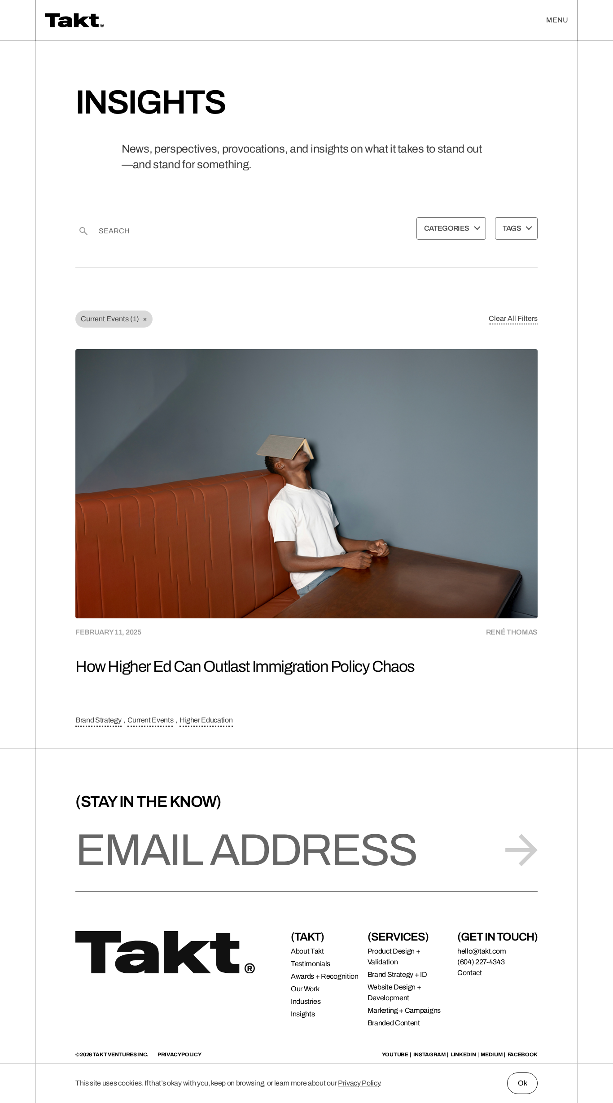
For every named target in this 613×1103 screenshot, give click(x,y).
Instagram (429, 1054)
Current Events (150, 720)
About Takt (307, 951)
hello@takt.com (481, 951)
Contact (469, 972)
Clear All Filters (513, 318)
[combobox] (451, 228)
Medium (491, 1054)
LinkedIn (463, 1054)
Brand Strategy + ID (397, 974)
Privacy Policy (359, 1083)
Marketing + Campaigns (404, 1010)
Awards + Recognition (325, 976)
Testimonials (310, 963)
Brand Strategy (98, 720)
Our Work (305, 989)
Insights (303, 1014)
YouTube (395, 1054)
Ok (522, 1083)
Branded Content (394, 1023)
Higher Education (206, 720)
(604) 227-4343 (481, 962)
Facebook (523, 1054)
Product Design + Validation (394, 956)
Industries (306, 1001)
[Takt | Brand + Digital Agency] (141, 20)
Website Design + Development (394, 992)
